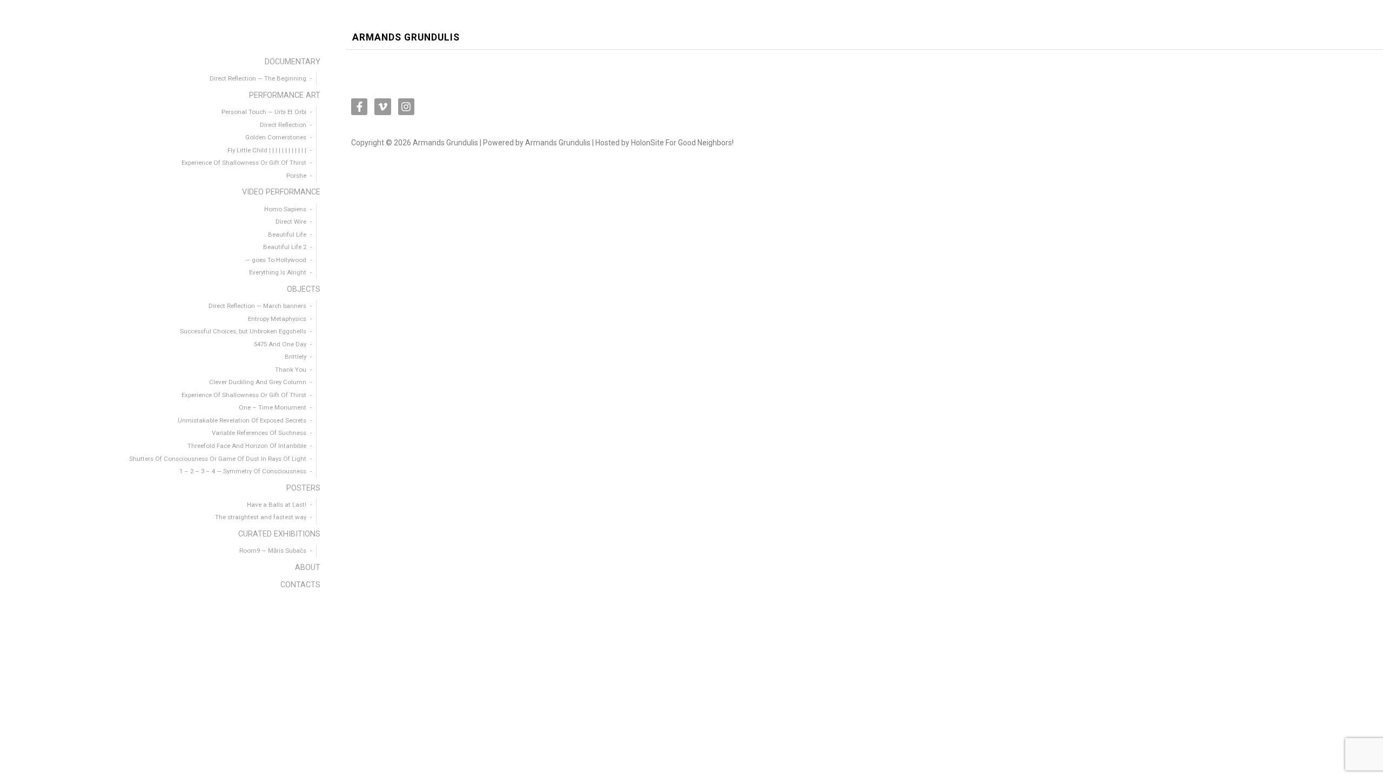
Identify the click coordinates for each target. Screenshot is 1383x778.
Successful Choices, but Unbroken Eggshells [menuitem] (243, 331)
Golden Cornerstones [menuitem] (275, 137)
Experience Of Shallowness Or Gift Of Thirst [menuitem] (244, 162)
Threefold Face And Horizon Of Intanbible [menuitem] (246, 446)
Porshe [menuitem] (296, 175)
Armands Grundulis (406, 37)
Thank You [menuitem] (290, 369)
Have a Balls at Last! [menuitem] (276, 504)
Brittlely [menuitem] (295, 356)
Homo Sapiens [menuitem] (285, 209)
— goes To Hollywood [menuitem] (275, 260)
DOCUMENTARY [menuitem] (292, 61)
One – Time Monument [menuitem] (272, 407)
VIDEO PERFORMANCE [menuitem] (281, 192)
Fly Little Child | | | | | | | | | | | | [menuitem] (266, 150)
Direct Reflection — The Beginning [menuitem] (258, 78)
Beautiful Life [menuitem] (287, 234)
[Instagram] (406, 106)
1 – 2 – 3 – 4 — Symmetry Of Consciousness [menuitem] (242, 471)
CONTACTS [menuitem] (300, 584)
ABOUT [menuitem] (307, 567)
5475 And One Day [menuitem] (280, 344)
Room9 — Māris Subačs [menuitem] (272, 550)
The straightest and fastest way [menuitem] (260, 517)
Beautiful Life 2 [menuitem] (284, 247)
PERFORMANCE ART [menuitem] (284, 95)
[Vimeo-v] (382, 106)
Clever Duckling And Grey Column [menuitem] (257, 382)
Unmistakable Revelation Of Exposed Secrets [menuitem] (242, 420)
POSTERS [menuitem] (303, 488)
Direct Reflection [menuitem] (283, 125)
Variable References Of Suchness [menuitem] (259, 433)
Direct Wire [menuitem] (291, 221)
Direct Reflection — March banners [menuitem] (257, 306)
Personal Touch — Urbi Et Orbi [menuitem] (263, 112)
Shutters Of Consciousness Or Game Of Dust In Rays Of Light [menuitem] (217, 458)
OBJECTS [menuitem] (303, 289)
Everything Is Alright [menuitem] (277, 272)
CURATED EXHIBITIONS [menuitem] (279, 534)
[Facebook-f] (359, 106)
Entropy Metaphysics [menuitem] (277, 319)
